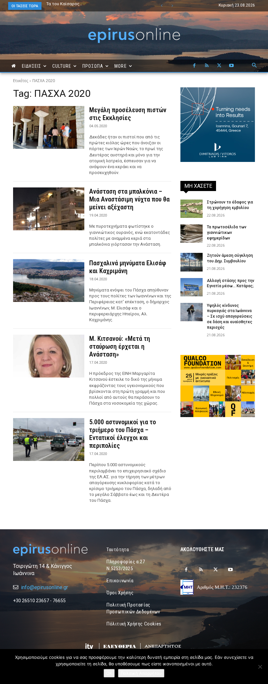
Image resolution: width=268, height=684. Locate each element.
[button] (254, 66)
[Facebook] (194, 65)
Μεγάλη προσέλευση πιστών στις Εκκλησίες (127, 114)
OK (109, 673)
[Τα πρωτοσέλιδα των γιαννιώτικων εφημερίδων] (191, 233)
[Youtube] (231, 65)
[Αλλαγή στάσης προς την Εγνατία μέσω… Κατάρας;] (191, 287)
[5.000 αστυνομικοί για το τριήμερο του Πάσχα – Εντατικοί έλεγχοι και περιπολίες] (48, 439)
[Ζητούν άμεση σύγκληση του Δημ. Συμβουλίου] (191, 262)
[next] (172, 6)
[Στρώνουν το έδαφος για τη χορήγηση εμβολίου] (191, 209)
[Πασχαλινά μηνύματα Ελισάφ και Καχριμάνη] (48, 280)
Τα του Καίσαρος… (64, 3)
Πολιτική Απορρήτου (141, 673)
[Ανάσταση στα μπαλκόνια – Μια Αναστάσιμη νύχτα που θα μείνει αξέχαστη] (48, 208)
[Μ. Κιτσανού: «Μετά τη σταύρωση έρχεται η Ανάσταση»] (48, 356)
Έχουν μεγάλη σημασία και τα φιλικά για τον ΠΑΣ (89, 5)
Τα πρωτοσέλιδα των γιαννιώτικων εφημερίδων (226, 232)
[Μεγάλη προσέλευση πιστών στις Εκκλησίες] (48, 127)
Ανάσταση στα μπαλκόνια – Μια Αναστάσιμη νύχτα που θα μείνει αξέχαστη (129, 199)
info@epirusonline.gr (44, 587)
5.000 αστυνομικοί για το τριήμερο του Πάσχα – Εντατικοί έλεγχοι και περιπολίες (122, 433)
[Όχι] (260, 666)
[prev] (162, 6)
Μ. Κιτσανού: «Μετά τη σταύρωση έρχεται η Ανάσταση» (119, 346)
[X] (219, 65)
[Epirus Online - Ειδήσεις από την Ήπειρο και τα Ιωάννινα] (50, 550)
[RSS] (206, 65)
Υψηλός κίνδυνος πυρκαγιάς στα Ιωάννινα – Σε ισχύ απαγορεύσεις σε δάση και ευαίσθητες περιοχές (229, 316)
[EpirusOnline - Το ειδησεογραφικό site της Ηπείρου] (134, 35)
